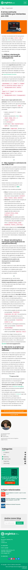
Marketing (6, 456)
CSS (9, 40)
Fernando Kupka (6, 433)
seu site (4, 343)
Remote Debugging (18, 386)
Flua (5, 454)
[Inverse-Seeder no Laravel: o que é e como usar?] (14, 496)
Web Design (7, 463)
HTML (17, 116)
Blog (3, 8)
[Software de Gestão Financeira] (14, 507)
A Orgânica (6, 452)
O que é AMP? (13, 414)
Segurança (6, 461)
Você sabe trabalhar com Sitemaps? (14, 411)
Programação (9, 8)
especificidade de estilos (9, 74)
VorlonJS (18, 394)
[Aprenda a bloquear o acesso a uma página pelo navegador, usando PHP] (14, 502)
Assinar (19, 523)
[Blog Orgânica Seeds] (11, 3)
